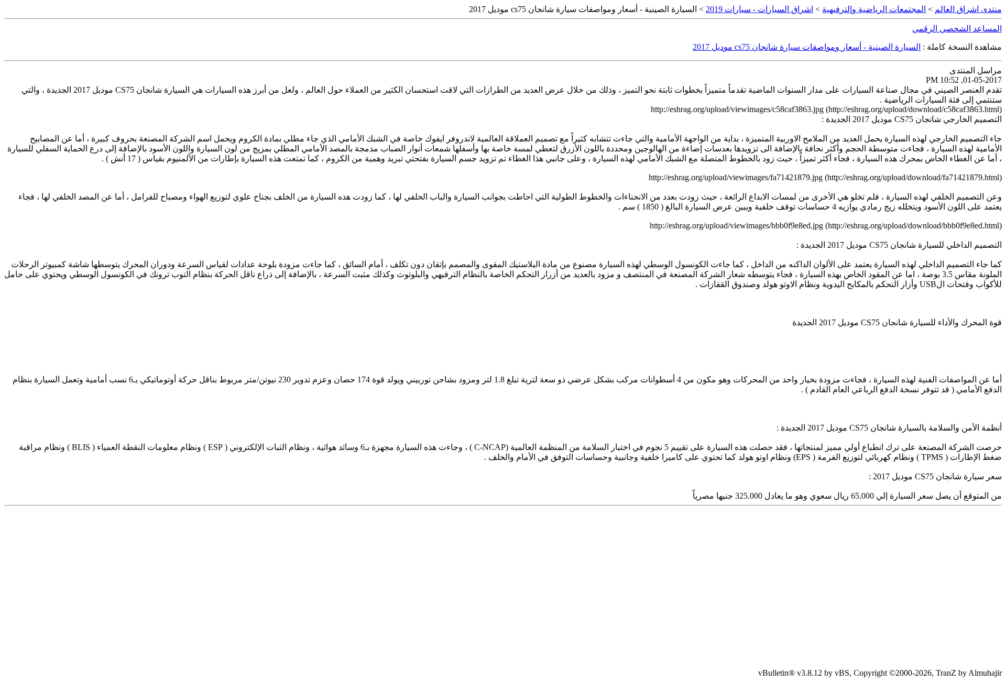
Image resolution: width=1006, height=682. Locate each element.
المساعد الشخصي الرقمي (957, 28)
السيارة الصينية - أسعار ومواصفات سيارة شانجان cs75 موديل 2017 (807, 46)
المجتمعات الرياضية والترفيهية (874, 9)
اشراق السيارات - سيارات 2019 (759, 9)
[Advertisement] (503, 587)
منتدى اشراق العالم (968, 9)
